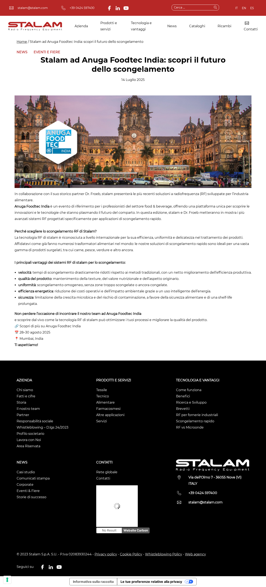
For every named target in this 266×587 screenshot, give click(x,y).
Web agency (195, 554)
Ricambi (224, 26)
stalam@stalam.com (33, 8)
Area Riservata (28, 446)
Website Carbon (135, 530)
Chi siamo (25, 390)
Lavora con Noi (29, 440)
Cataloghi (197, 26)
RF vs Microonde (190, 427)
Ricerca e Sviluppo (191, 402)
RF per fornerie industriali (197, 415)
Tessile (101, 390)
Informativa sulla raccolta (93, 582)
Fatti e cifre (26, 396)
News (172, 26)
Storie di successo (31, 497)
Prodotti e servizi (108, 26)
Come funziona (188, 390)
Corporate (25, 485)
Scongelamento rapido (195, 421)
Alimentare (105, 402)
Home (22, 42)
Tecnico (102, 396)
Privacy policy (106, 554)
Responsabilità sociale (35, 421)
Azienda (81, 26)
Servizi (101, 421)
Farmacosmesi (108, 409)
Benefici (183, 396)
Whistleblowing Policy (163, 554)
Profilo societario (30, 434)
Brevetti (183, 409)
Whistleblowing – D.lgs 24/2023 (42, 427)
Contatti (251, 29)
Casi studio (26, 472)
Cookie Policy (131, 554)
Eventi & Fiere (28, 491)
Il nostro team (28, 409)
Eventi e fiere (47, 52)
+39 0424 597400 (82, 8)
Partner (23, 415)
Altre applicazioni (110, 415)
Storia (21, 402)
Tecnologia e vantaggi (141, 26)
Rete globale (106, 472)
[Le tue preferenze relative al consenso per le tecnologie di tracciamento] (7, 580)
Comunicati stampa (33, 478)
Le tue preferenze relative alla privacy (151, 582)
